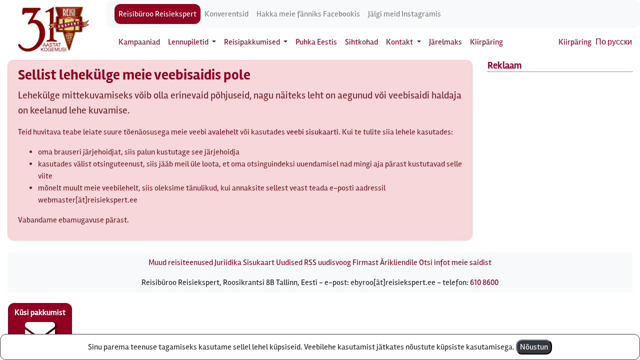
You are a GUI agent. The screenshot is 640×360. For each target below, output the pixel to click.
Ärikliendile (399, 263)
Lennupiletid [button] (189, 42)
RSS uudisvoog (327, 263)
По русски (614, 42)
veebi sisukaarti (312, 132)
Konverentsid (226, 14)
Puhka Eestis (316, 42)
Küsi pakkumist (40, 313)
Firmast (365, 263)
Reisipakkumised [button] (253, 42)
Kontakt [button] (400, 42)
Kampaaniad (139, 42)
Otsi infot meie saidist (455, 263)
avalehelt (223, 132)
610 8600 (484, 283)
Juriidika (228, 263)
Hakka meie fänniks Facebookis (308, 14)
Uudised (289, 263)
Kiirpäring (486, 42)
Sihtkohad (361, 42)
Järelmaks (445, 42)
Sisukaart (258, 263)
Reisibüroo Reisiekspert (157, 14)
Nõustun (534, 347)
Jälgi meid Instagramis (404, 14)
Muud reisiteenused (180, 263)
